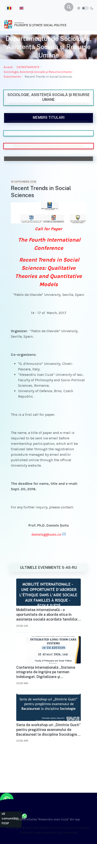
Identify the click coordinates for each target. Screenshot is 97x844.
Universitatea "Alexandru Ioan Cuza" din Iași (48, 819)
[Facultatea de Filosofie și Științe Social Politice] (35, 24)
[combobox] (69, 7)
